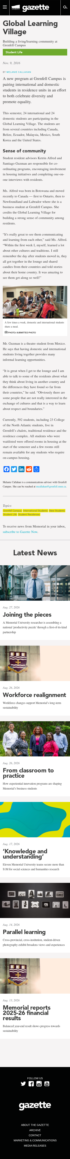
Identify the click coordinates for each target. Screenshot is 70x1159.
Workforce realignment (34, 695)
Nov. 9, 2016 (11, 63)
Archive (35, 1130)
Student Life (10, 514)
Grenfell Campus (12, 510)
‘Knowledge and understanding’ (25, 854)
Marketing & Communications (35, 1140)
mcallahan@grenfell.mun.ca (51, 486)
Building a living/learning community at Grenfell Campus (30, 43)
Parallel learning (24, 932)
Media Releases (35, 1145)
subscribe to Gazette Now (20, 531)
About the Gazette (35, 1124)
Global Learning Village (30, 27)
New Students (57, 510)
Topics (7, 506)
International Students (35, 510)
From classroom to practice (28, 773)
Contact (35, 1135)
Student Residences (29, 514)
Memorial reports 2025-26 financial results (26, 1013)
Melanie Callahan (19, 72)
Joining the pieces (27, 614)
